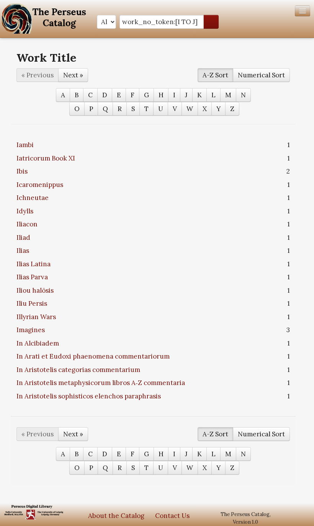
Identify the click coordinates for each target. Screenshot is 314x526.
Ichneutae (32, 197)
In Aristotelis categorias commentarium (78, 369)
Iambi (25, 145)
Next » (73, 75)
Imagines (30, 330)
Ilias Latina (33, 264)
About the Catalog (116, 515)
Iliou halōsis (35, 290)
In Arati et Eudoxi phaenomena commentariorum (93, 356)
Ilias (22, 250)
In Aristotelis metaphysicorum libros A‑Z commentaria (100, 383)
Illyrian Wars (36, 317)
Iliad (23, 237)
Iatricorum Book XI (45, 158)
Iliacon (27, 224)
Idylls (24, 211)
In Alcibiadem (37, 343)
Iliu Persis (31, 303)
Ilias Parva (32, 277)
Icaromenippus (39, 184)
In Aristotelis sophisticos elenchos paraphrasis (88, 396)
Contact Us (172, 515)
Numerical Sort (261, 75)
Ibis (22, 171)
